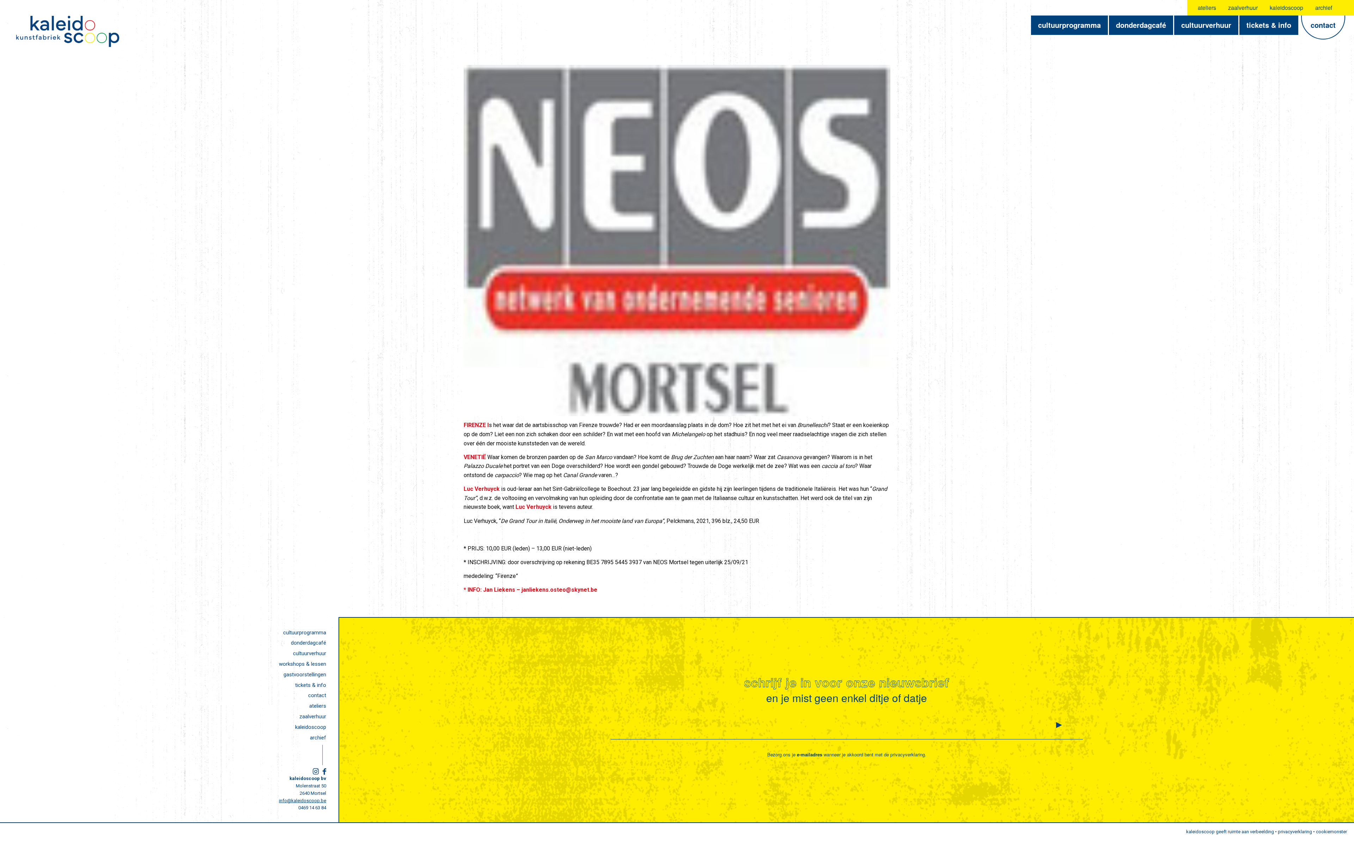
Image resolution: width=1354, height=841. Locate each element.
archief (1323, 8)
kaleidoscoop (1286, 8)
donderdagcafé (308, 643)
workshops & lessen (302, 664)
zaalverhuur (1243, 8)
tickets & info (310, 685)
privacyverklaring (907, 754)
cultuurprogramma (304, 632)
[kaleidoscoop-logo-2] (68, 31)
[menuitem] (1207, 8)
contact (317, 695)
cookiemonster (1331, 831)
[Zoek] (1344, 8)
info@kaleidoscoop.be (302, 800)
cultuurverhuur (309, 653)
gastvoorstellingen (304, 674)
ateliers (1207, 8)
